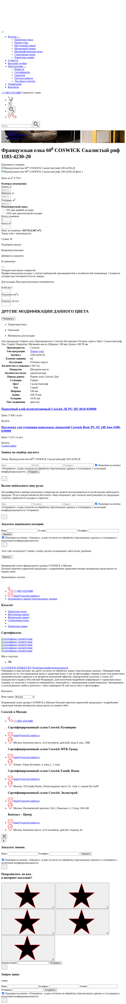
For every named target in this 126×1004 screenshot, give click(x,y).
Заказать (7, 534)
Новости (19, 69)
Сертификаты (22, 72)
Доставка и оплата (24, 81)
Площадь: (7, 989)
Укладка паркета (23, 78)
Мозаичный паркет (25, 48)
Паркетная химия (24, 57)
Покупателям (15, 66)
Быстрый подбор (17, 63)
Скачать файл (8, 445)
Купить (5, 421)
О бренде (13, 60)
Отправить (33, 472)
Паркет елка (21, 42)
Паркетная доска (23, 39)
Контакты (13, 87)
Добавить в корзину (12, 255)
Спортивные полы (24, 54)
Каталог (13, 36)
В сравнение (8, 261)
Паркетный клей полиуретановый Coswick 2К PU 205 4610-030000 (48, 409)
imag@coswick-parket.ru (26, 595)
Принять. (7, 557)
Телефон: (83, 530)
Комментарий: (9, 962)
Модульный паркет (25, 45)
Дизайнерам (14, 84)
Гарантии (19, 75)
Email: (84, 986)
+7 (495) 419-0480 (11, 92)
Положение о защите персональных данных (32, 598)
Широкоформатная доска (28, 51)
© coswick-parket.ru (16, 667)
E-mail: (42, 530)
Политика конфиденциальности (50, 667)
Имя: (4, 530)
